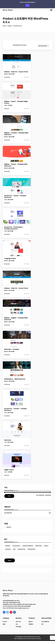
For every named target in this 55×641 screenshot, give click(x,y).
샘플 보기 (31, 621)
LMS (14, 549)
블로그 (4, 624)
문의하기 (9, 560)
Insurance (8, 549)
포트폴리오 (31, 624)
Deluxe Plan (38, 546)
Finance (46, 546)
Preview (18, 62)
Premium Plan (21, 549)
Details (18, 67)
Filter (9, 496)
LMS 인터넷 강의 (8, 513)
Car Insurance (16, 546)
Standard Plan (31, 549)
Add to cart (17, 72)
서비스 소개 (18, 621)
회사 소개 (5, 621)
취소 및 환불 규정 (45, 621)
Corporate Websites (27, 546)
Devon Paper (38, 638)
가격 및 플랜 (18, 626)
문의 (27, 5)
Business (7, 546)
